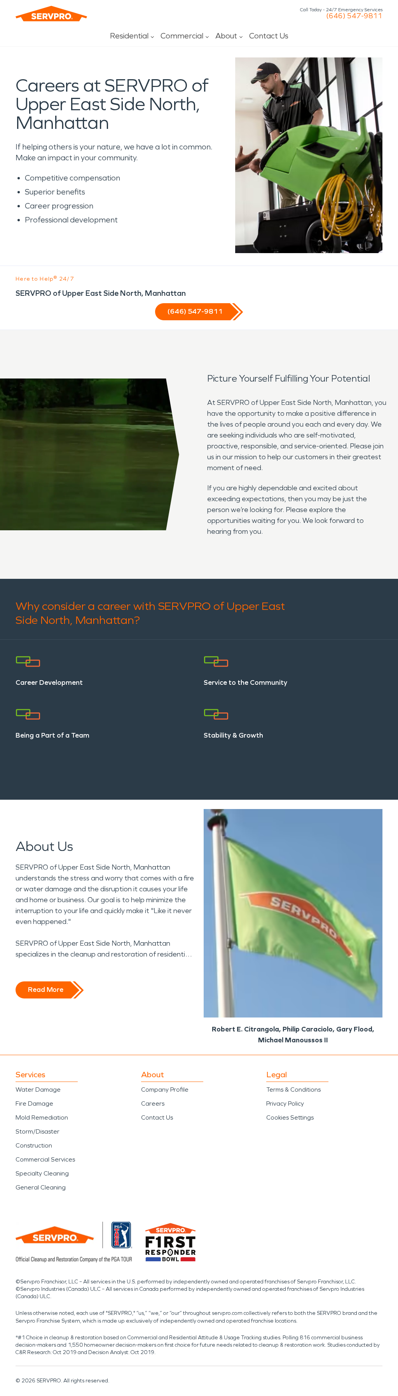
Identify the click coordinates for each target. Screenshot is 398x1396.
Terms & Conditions (293, 1089)
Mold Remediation (42, 1117)
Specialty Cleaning (42, 1173)
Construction (34, 1145)
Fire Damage (34, 1103)
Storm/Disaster (37, 1131)
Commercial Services (45, 1159)
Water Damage (38, 1089)
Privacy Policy (285, 1103)
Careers (152, 1103)
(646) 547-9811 (354, 16)
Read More (45, 989)
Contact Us (268, 35)
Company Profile (165, 1089)
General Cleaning (41, 1187)
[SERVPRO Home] (51, 13)
